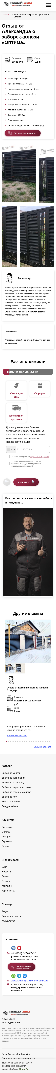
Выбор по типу (9, 797)
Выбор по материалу (13, 782)
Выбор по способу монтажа (16, 792)
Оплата (6, 832)
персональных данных (39, 457)
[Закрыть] (49, 1066)
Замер (5, 846)
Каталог (7, 765)
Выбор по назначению (14, 778)
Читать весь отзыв (17, 735)
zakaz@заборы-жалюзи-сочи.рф (29, 980)
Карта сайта (8, 890)
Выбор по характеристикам (16, 787)
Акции (5, 911)
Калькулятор (8, 921)
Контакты (7, 886)
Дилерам (6, 836)
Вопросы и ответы (11, 916)
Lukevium (26, 1054)
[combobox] (11, 449)
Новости (6, 871)
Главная (5, 14)
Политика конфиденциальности (18, 1058)
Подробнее (25, 1069)
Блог (4, 867)
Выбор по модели (11, 773)
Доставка (7, 827)
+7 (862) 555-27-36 (23, 953)
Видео (5, 876)
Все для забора (10, 806)
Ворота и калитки (11, 801)
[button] (6, 741)
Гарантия (7, 841)
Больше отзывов (42, 747)
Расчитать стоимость (25, 133)
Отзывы (6, 881)
